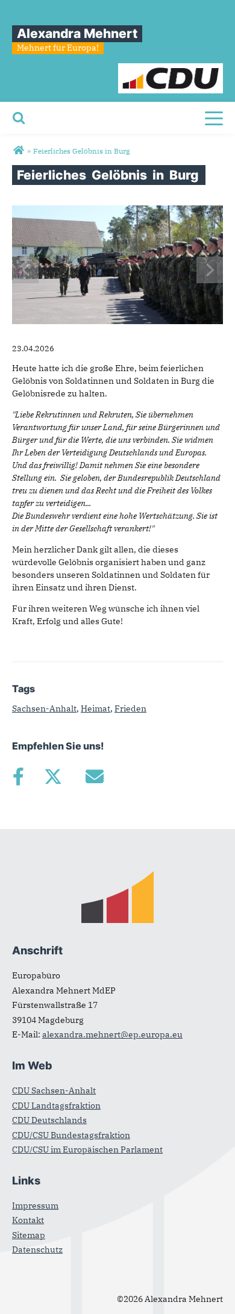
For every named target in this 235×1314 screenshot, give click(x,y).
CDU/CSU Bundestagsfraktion (71, 1135)
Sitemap (28, 1235)
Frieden (130, 708)
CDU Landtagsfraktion (56, 1105)
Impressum (35, 1205)
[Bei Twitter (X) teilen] (52, 777)
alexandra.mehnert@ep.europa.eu (112, 1034)
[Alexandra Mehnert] (18, 150)
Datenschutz (37, 1249)
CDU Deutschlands (49, 1120)
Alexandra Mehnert (77, 33)
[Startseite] (171, 69)
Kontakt (28, 1220)
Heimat (95, 708)
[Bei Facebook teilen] (18, 777)
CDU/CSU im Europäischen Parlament (87, 1149)
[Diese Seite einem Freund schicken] (94, 777)
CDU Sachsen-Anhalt (54, 1090)
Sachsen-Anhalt (44, 708)
